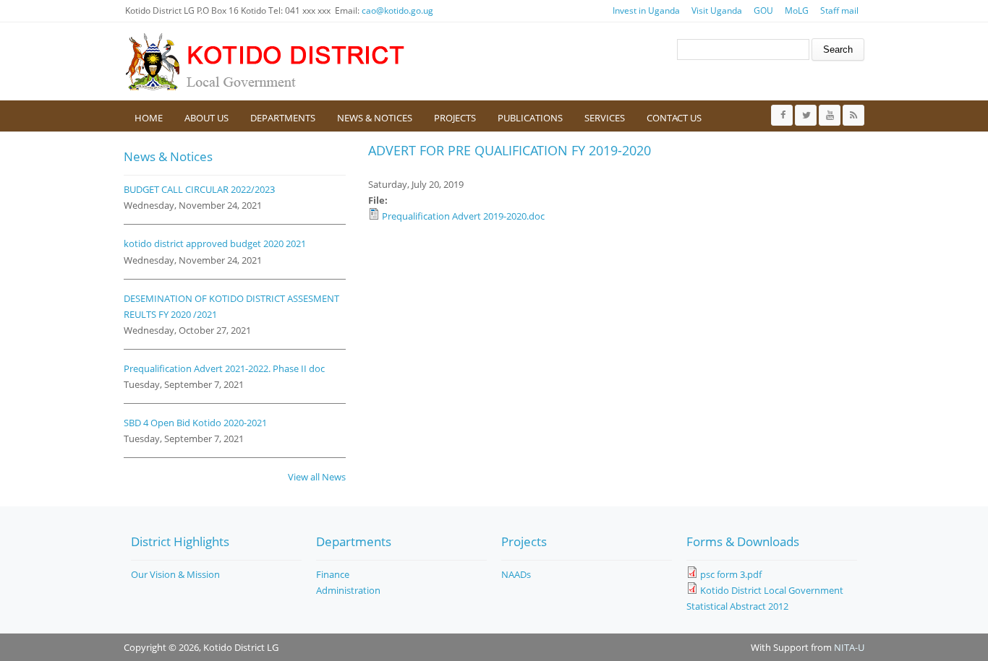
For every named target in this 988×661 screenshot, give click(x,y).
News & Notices (374, 117)
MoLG (797, 10)
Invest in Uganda (646, 10)
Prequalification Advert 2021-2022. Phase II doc (224, 368)
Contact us (674, 117)
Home (149, 117)
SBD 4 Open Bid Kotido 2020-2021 (195, 422)
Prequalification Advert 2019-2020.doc (463, 216)
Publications (530, 117)
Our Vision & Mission (175, 574)
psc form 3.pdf (731, 574)
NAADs (516, 574)
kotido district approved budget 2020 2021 (215, 243)
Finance (332, 574)
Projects (455, 117)
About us (206, 117)
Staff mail (839, 10)
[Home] (268, 61)
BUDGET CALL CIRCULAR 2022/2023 (199, 189)
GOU (763, 10)
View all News (317, 476)
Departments (282, 117)
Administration (348, 590)
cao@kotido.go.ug (397, 10)
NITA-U (849, 647)
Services (604, 117)
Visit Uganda (716, 10)
